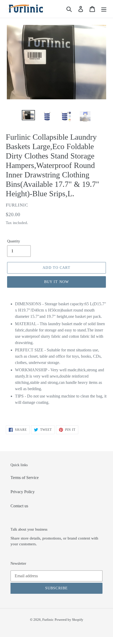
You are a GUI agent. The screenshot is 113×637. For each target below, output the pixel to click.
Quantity (13, 241)
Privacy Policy (23, 491)
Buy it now (56, 282)
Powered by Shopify (69, 620)
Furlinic (48, 620)
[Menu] (104, 9)
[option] (28, 116)
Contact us (19, 506)
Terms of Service (25, 477)
